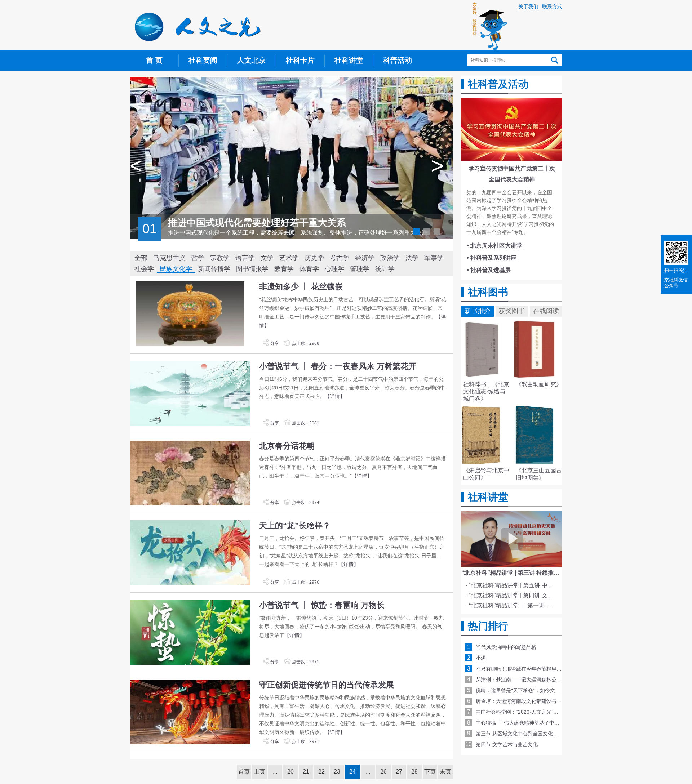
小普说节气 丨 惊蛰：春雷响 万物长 (322, 605)
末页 (445, 772)
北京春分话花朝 (287, 445)
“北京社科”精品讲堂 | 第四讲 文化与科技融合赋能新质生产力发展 (513, 595)
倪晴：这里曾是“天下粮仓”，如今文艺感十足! (526, 690)
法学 (411, 258)
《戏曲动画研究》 (539, 384)
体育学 (309, 268)
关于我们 (528, 6)
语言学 (245, 258)
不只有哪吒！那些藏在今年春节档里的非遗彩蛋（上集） (539, 669)
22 (321, 772)
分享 (274, 343)
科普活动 (397, 60)
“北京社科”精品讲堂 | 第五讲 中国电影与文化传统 (513, 585)
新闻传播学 (214, 268)
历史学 (314, 258)
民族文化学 (176, 268)
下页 (430, 772)
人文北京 (251, 60)
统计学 (385, 268)
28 (414, 772)
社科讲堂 (348, 60)
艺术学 (289, 258)
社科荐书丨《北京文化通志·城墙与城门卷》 (486, 391)
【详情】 (335, 396)
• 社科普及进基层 (489, 270)
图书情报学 (252, 268)
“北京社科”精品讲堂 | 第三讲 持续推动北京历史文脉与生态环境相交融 (550, 573)
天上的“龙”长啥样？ (295, 525)
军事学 (434, 258)
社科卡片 (300, 60)
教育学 (284, 268)
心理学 (334, 268)
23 (337, 772)
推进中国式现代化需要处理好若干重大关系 (257, 222)
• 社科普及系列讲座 (491, 258)
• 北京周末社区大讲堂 (494, 245)
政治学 (390, 258)
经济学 (364, 258)
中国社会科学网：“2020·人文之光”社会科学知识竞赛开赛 (540, 712)
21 (306, 772)
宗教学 (220, 258)
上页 (259, 772)
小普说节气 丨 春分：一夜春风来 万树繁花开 (337, 366)
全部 (140, 258)
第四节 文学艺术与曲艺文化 (507, 744)
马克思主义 (169, 258)
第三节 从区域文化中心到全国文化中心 (519, 733)
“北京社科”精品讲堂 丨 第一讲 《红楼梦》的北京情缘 (513, 605)
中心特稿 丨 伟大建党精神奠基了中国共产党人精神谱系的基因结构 (550, 723)
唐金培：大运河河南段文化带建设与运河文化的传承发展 (539, 701)
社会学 (144, 268)
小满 (481, 658)
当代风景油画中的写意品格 (506, 647)
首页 (244, 772)
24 (352, 772)
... (275, 772)
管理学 (359, 268)
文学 (267, 258)
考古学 (339, 258)
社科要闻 (202, 60)
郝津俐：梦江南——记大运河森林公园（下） (526, 679)
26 (383, 772)
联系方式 (552, 6)
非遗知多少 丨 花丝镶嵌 (301, 286)
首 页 (154, 60)
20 (290, 772)
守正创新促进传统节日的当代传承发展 (326, 684)
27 (399, 772)
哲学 (197, 258)
